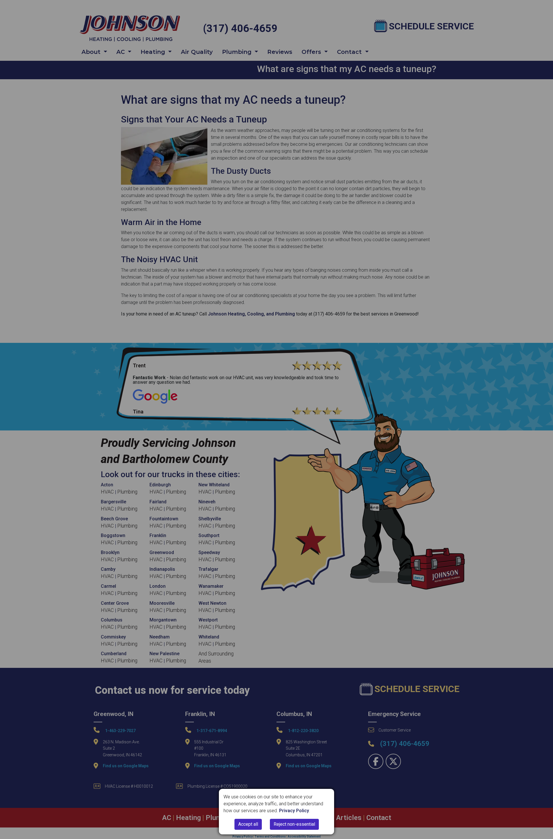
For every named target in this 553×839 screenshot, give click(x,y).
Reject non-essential (294, 824)
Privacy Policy (294, 810)
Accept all (248, 824)
